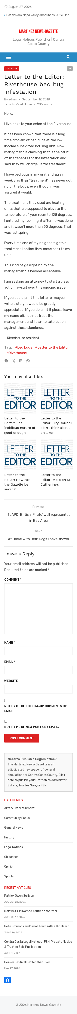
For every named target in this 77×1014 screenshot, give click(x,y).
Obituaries (11, 857)
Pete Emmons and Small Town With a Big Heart (36, 926)
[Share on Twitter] (13, 361)
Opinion (12, 68)
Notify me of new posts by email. (31, 727)
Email (9, 662)
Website (11, 681)
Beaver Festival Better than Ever (27, 962)
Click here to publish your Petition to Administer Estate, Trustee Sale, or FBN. (37, 780)
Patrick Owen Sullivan (19, 896)
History (9, 837)
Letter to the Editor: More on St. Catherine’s (56, 479)
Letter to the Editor (53, 347)
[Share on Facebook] (6, 361)
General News (13, 827)
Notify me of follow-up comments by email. (35, 708)
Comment (12, 580)
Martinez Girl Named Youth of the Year (30, 911)
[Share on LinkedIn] (21, 361)
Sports (9, 876)
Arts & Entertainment (19, 808)
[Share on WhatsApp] (28, 361)
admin (13, 99)
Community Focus (17, 818)
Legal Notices (13, 847)
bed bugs (24, 347)
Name (9, 642)
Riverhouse (18, 353)
